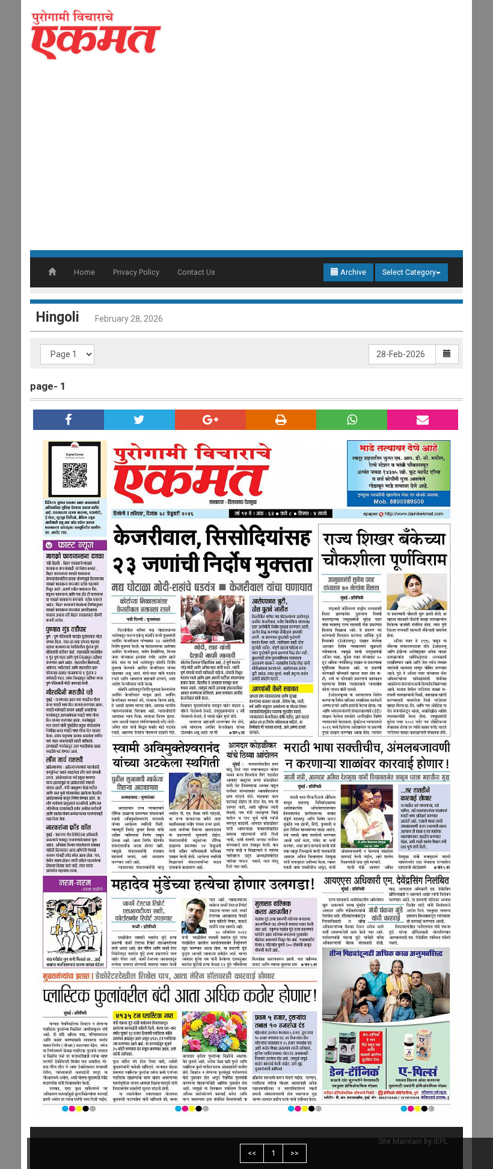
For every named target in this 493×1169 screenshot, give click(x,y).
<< (252, 1153)
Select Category (409, 272)
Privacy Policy (136, 272)
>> (294, 1153)
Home (84, 272)
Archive (352, 272)
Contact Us (196, 272)
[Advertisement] (246, 160)
